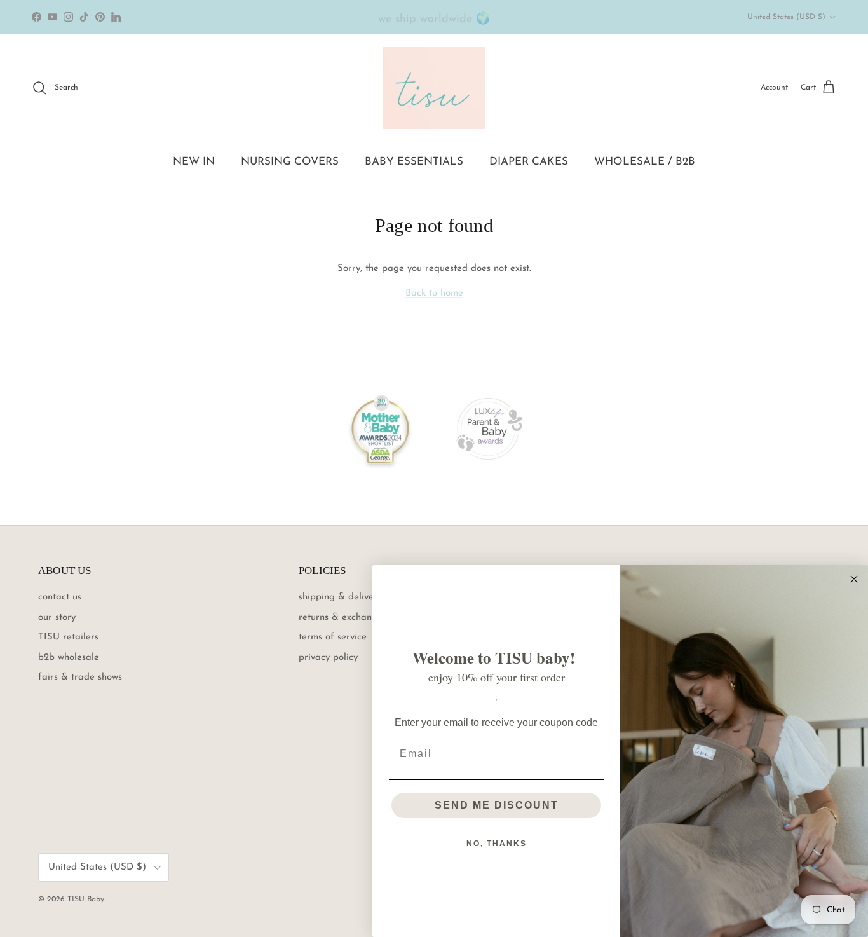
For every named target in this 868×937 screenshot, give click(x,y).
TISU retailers (68, 637)
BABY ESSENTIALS (414, 161)
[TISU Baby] (434, 88)
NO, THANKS (496, 843)
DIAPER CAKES (528, 161)
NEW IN (194, 161)
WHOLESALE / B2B (644, 161)
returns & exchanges (342, 617)
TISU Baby (85, 899)
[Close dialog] (854, 579)
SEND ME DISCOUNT (497, 805)
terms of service (333, 637)
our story (57, 617)
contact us (59, 597)
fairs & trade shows (80, 677)
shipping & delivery (340, 597)
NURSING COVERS (290, 161)
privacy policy (328, 657)
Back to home (434, 293)
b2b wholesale (68, 657)
